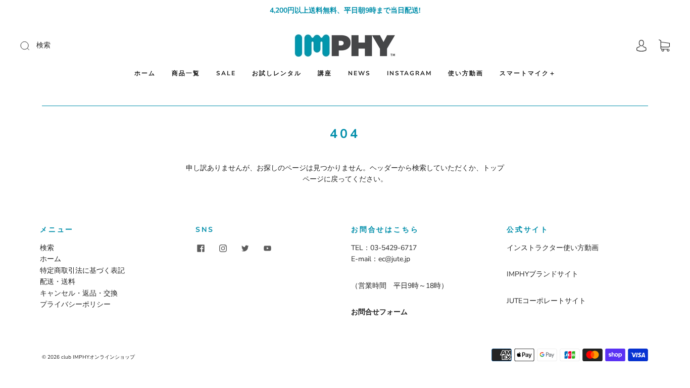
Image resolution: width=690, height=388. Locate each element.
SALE (226, 73)
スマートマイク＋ (528, 73)
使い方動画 (465, 73)
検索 (47, 248)
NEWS (359, 73)
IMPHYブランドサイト (542, 274)
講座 (325, 73)
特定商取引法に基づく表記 (82, 270)
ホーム (145, 73)
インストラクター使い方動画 (553, 248)
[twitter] (245, 248)
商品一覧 (186, 73)
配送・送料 (57, 281)
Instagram (409, 73)
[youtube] (267, 248)
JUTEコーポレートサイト (546, 301)
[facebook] (200, 248)
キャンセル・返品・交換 (79, 293)
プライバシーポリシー (75, 304)
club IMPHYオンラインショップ (98, 357)
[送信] (92, 45)
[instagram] (223, 248)
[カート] (664, 46)
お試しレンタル (277, 73)
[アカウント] (641, 46)
